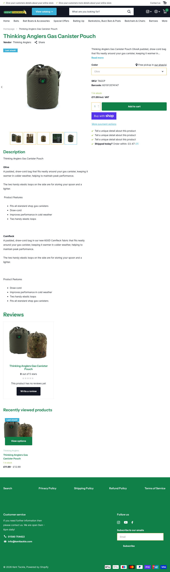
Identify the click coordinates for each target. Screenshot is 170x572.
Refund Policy (118, 488)
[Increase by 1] (99, 103)
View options (18, 440)
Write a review (28, 391)
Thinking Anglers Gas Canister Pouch (15, 456)
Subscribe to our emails (130, 530)
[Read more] (149, 11)
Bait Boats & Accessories (36, 20)
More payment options (104, 124)
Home (6, 20)
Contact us (155, 3)
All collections (16, 21)
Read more (97, 57)
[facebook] (132, 522)
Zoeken (129, 11)
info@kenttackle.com (20, 541)
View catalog (43, 11)
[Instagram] (118, 522)
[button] (1, 87)
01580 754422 (16, 536)
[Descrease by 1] (99, 109)
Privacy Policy (47, 488)
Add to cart (134, 106)
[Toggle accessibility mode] (165, 3)
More (164, 20)
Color (129, 64)
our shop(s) (160, 64)
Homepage (9, 29)
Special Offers (61, 20)
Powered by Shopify (37, 567)
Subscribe (129, 545)
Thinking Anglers (22, 42)
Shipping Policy (84, 488)
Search (7, 488)
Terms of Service (155, 488)
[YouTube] (126, 522)
